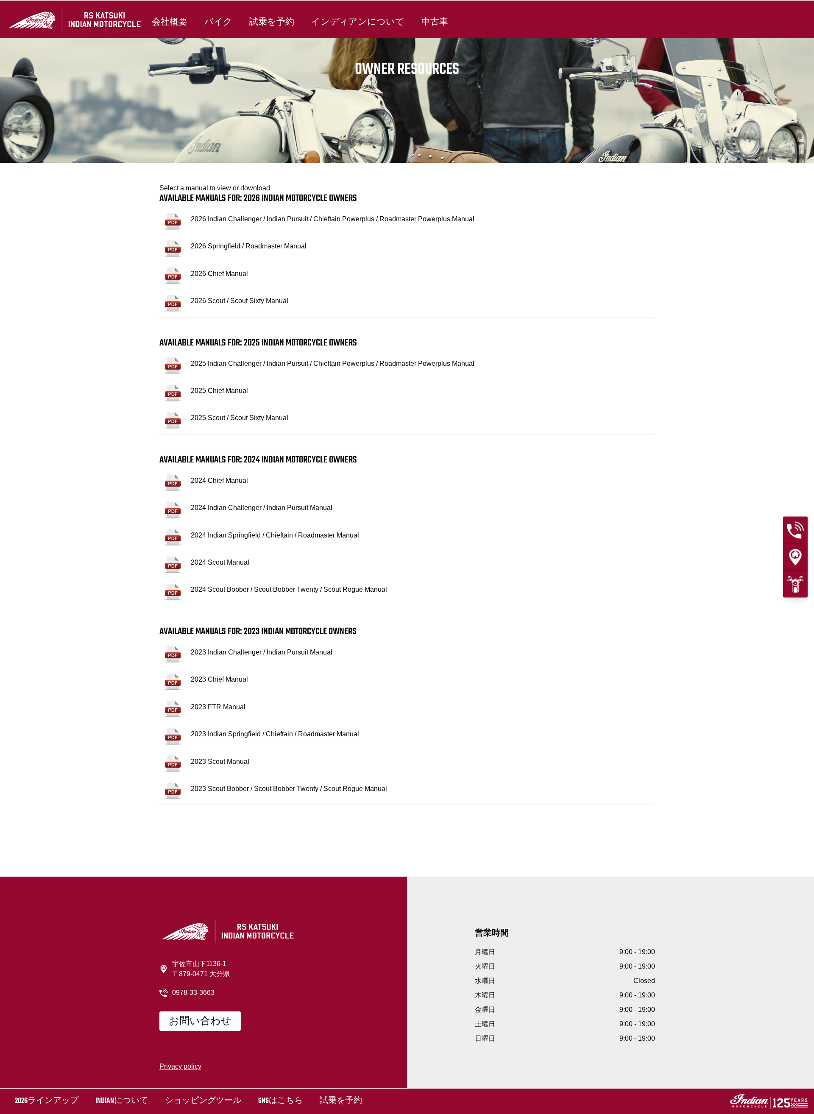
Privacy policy (180, 1066)
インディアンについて (357, 22)
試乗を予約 (271, 22)
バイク (218, 22)
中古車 (434, 22)
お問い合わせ (200, 1021)
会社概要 (169, 22)
